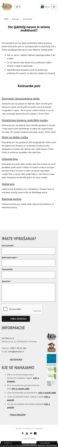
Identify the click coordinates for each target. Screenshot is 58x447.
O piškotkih (38, 428)
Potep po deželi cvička (15, 137)
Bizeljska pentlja (11, 199)
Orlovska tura (10, 159)
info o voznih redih (20, 388)
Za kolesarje (27, 19)
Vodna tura (8, 184)
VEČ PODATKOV (16, 359)
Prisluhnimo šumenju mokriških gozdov (25, 120)
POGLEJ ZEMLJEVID (17, 415)
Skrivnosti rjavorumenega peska (21, 98)
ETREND (32, 439)
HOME (6, 19)
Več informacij (51, 445)
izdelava (26, 439)
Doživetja (15, 19)
